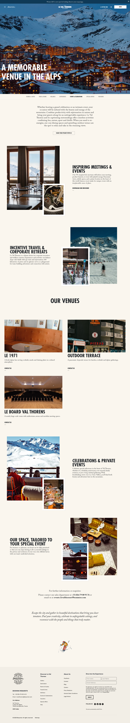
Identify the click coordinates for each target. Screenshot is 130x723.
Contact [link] (66, 681)
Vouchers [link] (42, 698)
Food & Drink (42, 96)
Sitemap (37, 717)
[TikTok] (100, 704)
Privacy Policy (106, 692)
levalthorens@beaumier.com (24, 697)
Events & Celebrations (76, 96)
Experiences (62, 96)
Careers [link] (66, 687)
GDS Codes (16, 709)
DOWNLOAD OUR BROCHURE (80, 188)
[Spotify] (103, 704)
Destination (43, 683)
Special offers (90, 96)
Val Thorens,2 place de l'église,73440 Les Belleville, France (20, 704)
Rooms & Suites (30, 96)
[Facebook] (97, 704)
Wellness (52, 96)
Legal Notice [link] (67, 696)
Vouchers (101, 96)
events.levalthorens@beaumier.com (70, 598)
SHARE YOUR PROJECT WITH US (64, 133)
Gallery (42, 680)
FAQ (41, 704)
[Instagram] (95, 704)
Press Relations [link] (68, 690)
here (81, 2)
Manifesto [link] (66, 678)
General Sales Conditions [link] (71, 693)
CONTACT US (7, 368)
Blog (65, 684)
